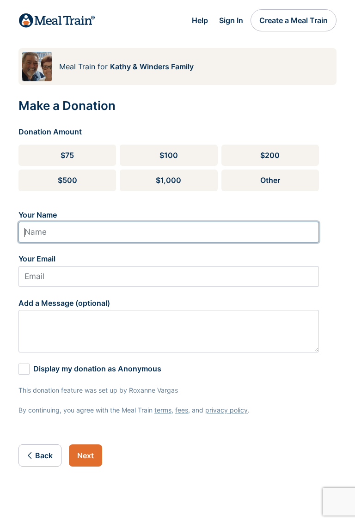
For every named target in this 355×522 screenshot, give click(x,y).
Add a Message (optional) (64, 303)
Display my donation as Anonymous (97, 368)
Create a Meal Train (293, 20)
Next (85, 455)
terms (162, 410)
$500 (67, 180)
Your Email (36, 258)
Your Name (37, 214)
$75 (67, 155)
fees (181, 410)
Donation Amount (50, 131)
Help (200, 20)
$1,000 (168, 180)
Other (270, 180)
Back (44, 455)
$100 (168, 155)
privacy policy (226, 410)
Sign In (231, 20)
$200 (270, 155)
